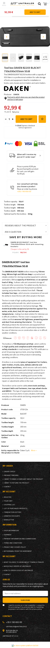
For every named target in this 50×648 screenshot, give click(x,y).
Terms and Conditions (13, 543)
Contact (7, 486)
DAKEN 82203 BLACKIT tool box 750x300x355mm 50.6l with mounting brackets (27, 244)
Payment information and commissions (20, 539)
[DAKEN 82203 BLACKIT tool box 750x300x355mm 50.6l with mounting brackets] (5, 245)
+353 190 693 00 (24, 191)
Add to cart (26, 119)
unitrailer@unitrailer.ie (16, 626)
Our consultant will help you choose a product (27, 188)
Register (7, 497)
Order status (9, 471)
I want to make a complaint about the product (23, 479)
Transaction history (12, 512)
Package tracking (11, 475)
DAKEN (16, 94)
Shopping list (9, 504)
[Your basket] (45, 4)
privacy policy (37, 609)
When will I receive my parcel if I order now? (26, 155)
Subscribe (25, 600)
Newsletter (9, 520)
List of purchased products (15, 508)
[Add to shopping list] (42, 119)
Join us (6, 579)
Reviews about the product (20, 225)
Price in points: (23, 166)
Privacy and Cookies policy (15, 547)
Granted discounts (12, 516)
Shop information (11, 530)
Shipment (7, 535)
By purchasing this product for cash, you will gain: (27, 170)
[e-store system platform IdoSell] (25, 645)
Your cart (8, 501)
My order (8, 465)
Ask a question (13, 231)
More (33, 450)
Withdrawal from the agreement (18, 551)
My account (9, 491)
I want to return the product (16, 483)
